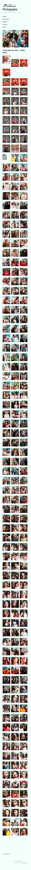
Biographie (5, 21)
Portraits (4, 16)
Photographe (10, 9)
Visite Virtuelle (6, 19)
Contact (4, 27)
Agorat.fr (21, 862)
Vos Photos (5, 24)
